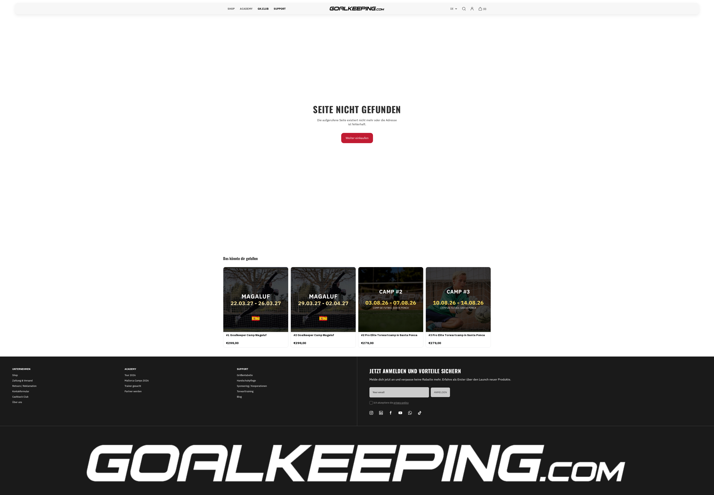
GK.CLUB (263, 8)
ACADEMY (246, 8)
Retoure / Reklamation (24, 386)
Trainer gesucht (133, 386)
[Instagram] (371, 413)
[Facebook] (391, 413)
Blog (239, 396)
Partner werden (133, 391)
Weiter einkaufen (357, 138)
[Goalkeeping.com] (357, 9)
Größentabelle (245, 375)
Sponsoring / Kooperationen (252, 386)
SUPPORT (280, 8)
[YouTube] (400, 413)
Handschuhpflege (246, 380)
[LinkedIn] (381, 413)
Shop (15, 375)
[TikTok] (420, 413)
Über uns (17, 402)
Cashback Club (20, 396)
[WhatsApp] (410, 413)
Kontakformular (20, 391)
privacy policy (401, 402)
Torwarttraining (245, 391)
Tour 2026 (130, 375)
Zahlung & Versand (22, 380)
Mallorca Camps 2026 (137, 380)
